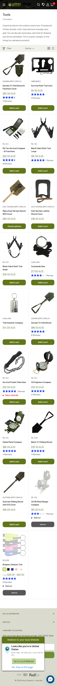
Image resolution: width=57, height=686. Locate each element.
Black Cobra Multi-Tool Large (41, 149)
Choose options (14, 226)
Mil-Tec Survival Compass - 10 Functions (14, 149)
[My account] (47, 4)
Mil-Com (34, 438)
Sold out (43, 524)
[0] (52, 5)
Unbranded (36, 81)
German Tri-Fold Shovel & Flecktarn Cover (14, 87)
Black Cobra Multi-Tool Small (12, 268)
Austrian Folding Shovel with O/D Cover (13, 503)
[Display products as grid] (49, 48)
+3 (21, 569)
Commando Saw (38, 266)
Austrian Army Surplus (13, 497)
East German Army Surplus (14, 207)
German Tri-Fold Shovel (41, 323)
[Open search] (38, 4)
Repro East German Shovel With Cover (14, 212)
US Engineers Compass (41, 382)
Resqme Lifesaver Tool (12, 564)
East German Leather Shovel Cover (40, 212)
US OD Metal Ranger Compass (39, 503)
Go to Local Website (24, 661)
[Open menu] (4, 5)
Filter (9, 48)
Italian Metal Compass (12, 442)
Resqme (6, 560)
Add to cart (14, 108)
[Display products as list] (53, 48)
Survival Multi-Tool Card (41, 85)
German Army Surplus (12, 81)
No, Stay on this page (22, 667)
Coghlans (35, 262)
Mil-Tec (6, 144)
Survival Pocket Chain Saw (14, 382)
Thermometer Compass (13, 323)
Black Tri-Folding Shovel (41, 442)
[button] (50, 679)
